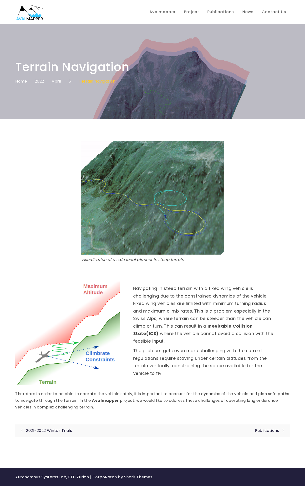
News (248, 12)
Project (191, 12)
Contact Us (274, 12)
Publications (220, 12)
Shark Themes (138, 477)
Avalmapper (162, 12)
